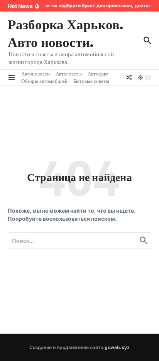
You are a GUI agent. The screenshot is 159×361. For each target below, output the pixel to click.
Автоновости (35, 74)
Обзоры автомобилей (44, 81)
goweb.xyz (117, 347)
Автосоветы (69, 74)
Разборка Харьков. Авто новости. (65, 32)
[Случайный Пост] (129, 77)
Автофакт (98, 74)
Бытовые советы (91, 81)
